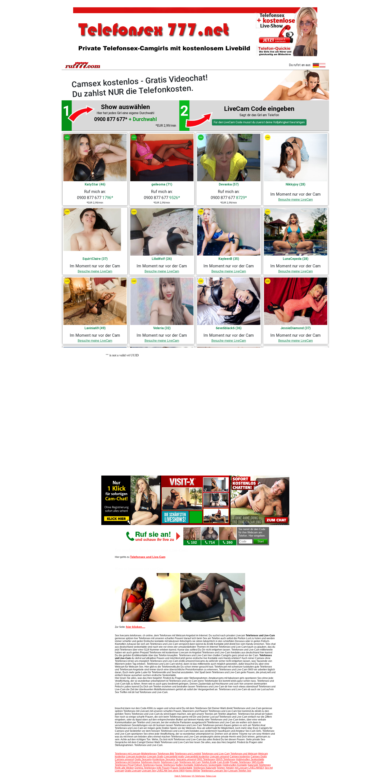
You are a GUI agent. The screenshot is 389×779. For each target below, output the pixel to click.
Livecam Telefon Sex (239, 770)
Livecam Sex (149, 770)
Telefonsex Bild (165, 753)
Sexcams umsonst (186, 759)
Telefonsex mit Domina (127, 762)
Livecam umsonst (219, 756)
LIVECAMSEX (256, 767)
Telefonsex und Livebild (188, 753)
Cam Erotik (223, 762)
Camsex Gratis (259, 756)
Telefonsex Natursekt (204, 767)
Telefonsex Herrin (150, 762)
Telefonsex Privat (124, 765)
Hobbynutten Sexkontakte (250, 759)
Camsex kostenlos (240, 756)
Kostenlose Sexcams (163, 759)
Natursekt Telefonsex (259, 765)
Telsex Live (211, 776)
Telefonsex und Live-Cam (147, 556)
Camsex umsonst (124, 759)
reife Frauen (163, 767)
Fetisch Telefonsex (144, 765)
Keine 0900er (192, 770)
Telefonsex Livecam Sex (214, 770)
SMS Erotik (257, 762)
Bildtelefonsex (149, 753)
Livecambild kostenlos (197, 756)
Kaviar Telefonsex (165, 765)
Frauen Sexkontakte (181, 767)
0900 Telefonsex (206, 759)
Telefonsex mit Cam (190, 762)
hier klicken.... (135, 626)
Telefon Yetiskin (225, 767)
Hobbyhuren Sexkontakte (208, 765)
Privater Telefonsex (240, 762)
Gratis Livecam (133, 770)
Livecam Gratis (155, 756)
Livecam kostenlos (136, 756)
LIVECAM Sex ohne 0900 (171, 770)
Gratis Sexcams (143, 759)
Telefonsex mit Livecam (128, 753)
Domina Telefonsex (145, 767)
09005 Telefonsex (225, 759)
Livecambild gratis (174, 756)
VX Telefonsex (198, 776)
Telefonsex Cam (169, 762)
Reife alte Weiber (124, 767)
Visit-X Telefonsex (182, 776)
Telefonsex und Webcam (244, 753)
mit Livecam (241, 767)
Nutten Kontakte (184, 765)
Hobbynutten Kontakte (234, 765)
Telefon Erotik (208, 762)
